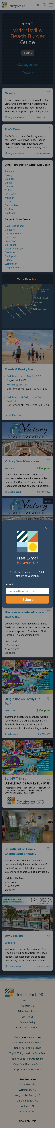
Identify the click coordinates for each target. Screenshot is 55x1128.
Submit (27, 600)
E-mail (9, 584)
